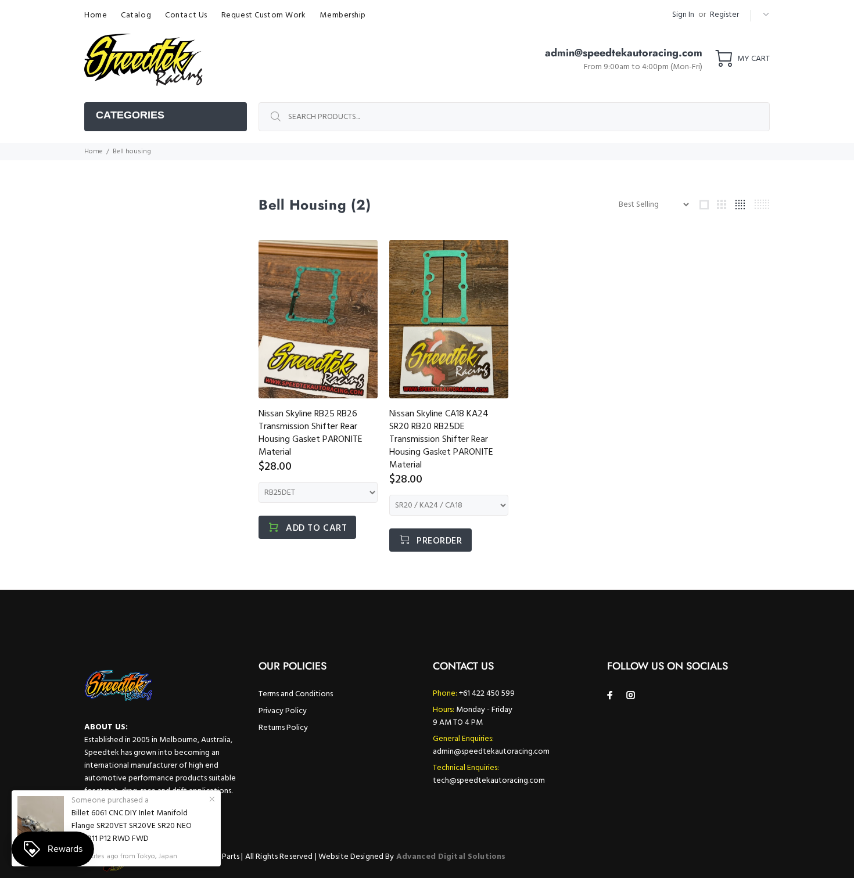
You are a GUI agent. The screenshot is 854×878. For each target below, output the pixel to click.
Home (93, 151)
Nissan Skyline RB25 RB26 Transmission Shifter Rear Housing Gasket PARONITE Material (311, 433)
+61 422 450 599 (487, 693)
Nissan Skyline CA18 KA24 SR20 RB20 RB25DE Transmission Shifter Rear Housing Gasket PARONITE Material (441, 439)
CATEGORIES (130, 115)
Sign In (683, 14)
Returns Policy (283, 728)
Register (724, 14)
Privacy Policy (283, 711)
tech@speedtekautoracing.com (489, 780)
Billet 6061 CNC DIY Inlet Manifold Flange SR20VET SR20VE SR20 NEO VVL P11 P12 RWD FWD (131, 826)
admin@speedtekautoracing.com (491, 751)
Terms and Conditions (296, 694)
